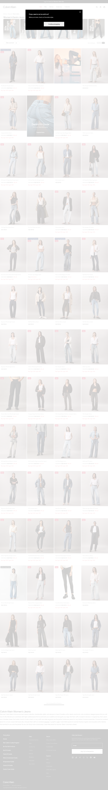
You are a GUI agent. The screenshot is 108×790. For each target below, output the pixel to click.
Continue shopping (54, 24)
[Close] (80, 12)
